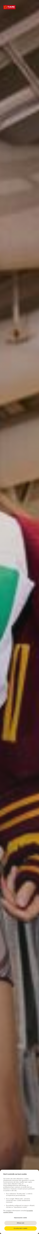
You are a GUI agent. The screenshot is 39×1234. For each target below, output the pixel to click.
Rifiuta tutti (20, 1223)
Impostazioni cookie (20, 1217)
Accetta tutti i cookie (20, 1228)
